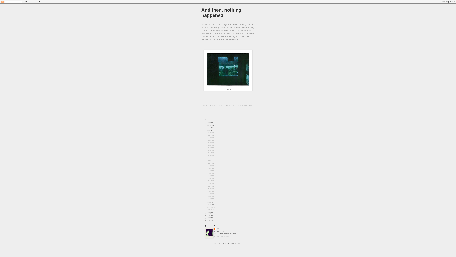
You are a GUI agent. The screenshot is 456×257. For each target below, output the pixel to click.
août (209, 125)
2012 (208, 220)
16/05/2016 (211, 147)
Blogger (240, 243)
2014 (208, 215)
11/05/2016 (211, 160)
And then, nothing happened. (221, 12)
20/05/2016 (211, 137)
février (210, 207)
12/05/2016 (211, 158)
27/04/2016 (211, 196)
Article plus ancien (247, 105)
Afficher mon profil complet (222, 236)
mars (210, 204)
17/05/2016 (211, 145)
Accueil (228, 105)
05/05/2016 (211, 176)
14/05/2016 (211, 153)
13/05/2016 (211, 155)
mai (209, 130)
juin (209, 127)
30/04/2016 (211, 188)
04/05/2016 (211, 178)
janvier (210, 209)
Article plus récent (208, 105)
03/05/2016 (211, 181)
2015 (208, 213)
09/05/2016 (211, 165)
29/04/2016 (211, 191)
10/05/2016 (211, 163)
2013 (208, 218)
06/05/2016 (211, 173)
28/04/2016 (211, 193)
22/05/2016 (211, 132)
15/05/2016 (211, 150)
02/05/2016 (211, 183)
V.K (218, 229)
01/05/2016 (211, 186)
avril (209, 202)
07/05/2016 (211, 170)
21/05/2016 (211, 135)
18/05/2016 (211, 142)
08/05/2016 (211, 168)
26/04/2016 (211, 199)
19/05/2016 (211, 140)
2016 (208, 123)
